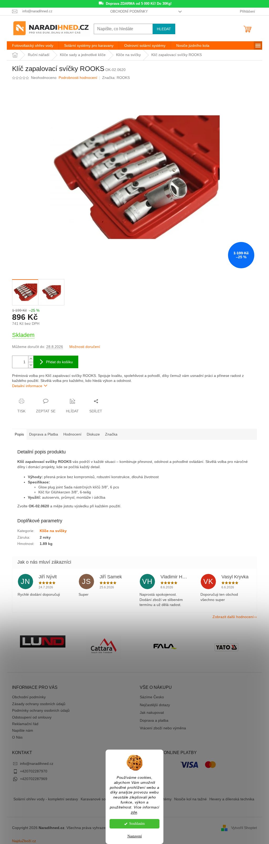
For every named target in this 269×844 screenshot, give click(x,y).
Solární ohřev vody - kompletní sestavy (45, 799)
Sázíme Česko (152, 697)
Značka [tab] (111, 434)
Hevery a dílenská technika (231, 799)
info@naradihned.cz (36, 763)
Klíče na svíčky (53, 531)
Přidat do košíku (59, 362)
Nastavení (134, 836)
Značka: (116, 77)
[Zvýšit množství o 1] (30, 359)
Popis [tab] (19, 434)
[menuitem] (33, 45)
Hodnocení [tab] (72, 434)
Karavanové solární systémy (104, 799)
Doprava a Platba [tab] (43, 434)
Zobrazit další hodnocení (233, 617)
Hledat (164, 29)
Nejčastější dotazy (155, 705)
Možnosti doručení (84, 347)
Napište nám (22, 730)
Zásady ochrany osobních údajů (38, 704)
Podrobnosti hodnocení (78, 77)
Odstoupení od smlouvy (31, 717)
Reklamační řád (25, 724)
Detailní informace (27, 386)
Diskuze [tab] (93, 434)
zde (134, 812)
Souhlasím (137, 824)
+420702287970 (33, 771)
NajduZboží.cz (24, 841)
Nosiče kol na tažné (190, 799)
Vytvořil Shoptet (244, 828)
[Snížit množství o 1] (30, 365)
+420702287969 (33, 779)
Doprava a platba (154, 720)
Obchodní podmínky (129, 11)
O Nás (17, 737)
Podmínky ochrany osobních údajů (41, 710)
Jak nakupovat (152, 712)
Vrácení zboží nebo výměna (163, 728)
